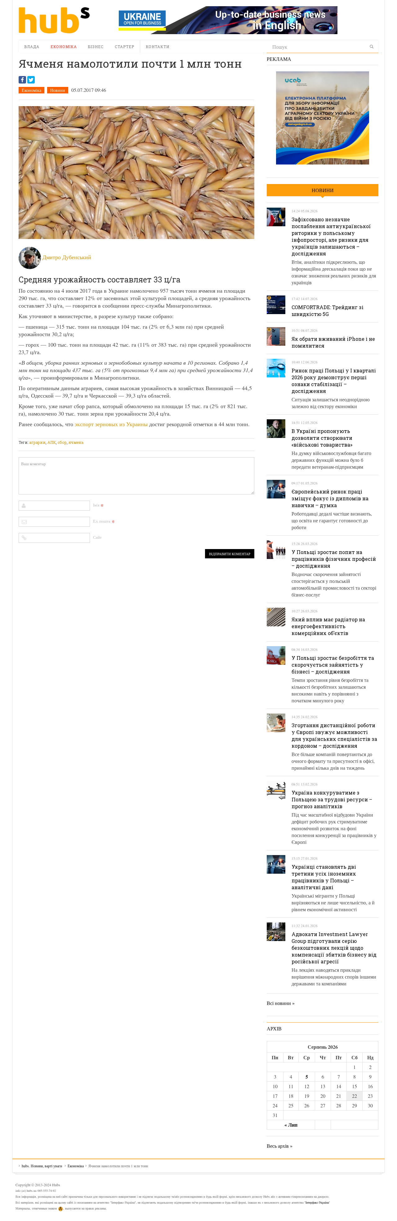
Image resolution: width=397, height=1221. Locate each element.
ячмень (76, 442)
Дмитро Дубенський (66, 257)
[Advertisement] (131, 434)
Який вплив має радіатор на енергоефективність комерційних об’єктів (328, 626)
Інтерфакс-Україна (317, 1202)
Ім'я (96, 505)
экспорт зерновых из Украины (111, 424)
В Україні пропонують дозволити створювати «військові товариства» (322, 438)
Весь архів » (279, 1145)
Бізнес (96, 46)
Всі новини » (281, 1003)
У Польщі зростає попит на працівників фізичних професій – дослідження (334, 559)
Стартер (124, 46)
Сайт (97, 537)
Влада (31, 46)
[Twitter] (31, 79)
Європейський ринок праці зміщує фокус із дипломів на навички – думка (330, 498)
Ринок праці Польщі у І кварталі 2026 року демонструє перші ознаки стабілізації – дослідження (334, 380)
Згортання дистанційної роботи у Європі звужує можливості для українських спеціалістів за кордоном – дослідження (334, 735)
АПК (51, 442)
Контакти (157, 46)
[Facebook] (22, 79)
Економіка (64, 46)
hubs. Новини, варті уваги (54, 20)
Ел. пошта (101, 521)
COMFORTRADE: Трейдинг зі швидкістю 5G (328, 310)
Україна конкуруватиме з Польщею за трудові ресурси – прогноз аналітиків (332, 799)
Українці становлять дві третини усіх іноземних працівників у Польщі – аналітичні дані (324, 876)
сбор (62, 442)
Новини (57, 90)
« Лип (290, 1124)
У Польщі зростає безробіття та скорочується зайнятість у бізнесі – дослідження (333, 665)
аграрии (37, 442)
